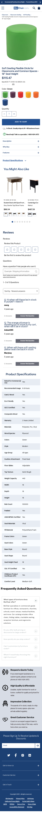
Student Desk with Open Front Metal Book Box (15, 203)
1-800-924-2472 (33, 134)
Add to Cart (21, 122)
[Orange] (36, 94)
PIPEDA (12, 804)
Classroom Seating (15, 15)
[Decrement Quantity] (4, 114)
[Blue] (5, 102)
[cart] (39, 9)
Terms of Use (21, 804)
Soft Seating (26, 15)
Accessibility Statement (17, 807)
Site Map (29, 807)
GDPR (5, 804)
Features (6, 153)
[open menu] (2, 8)
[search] (34, 8)
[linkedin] (29, 756)
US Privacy (30, 798)
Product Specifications (13, 161)
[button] (21, 42)
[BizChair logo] (21, 8)
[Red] (20, 94)
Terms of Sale (32, 804)
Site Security (9, 798)
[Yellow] (28, 94)
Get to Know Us (8, 766)
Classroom (5, 15)
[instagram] (22, 756)
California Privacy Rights (12, 801)
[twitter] (8, 756)
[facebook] (15, 756)
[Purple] (13, 94)
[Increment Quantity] (14, 114)
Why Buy (6, 147)
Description (7, 141)
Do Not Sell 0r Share (28, 801)
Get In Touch (7, 785)
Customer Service (9, 775)
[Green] (5, 94)
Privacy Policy (20, 798)
